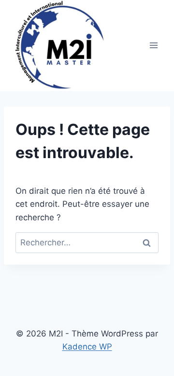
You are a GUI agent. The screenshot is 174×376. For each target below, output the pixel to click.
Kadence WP (87, 346)
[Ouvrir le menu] (153, 45)
